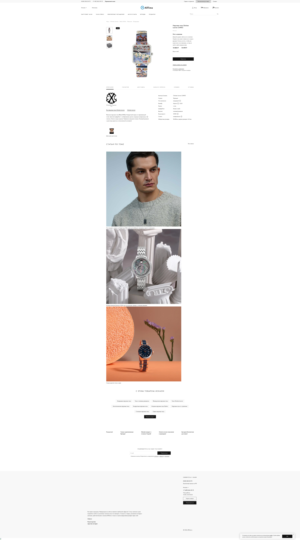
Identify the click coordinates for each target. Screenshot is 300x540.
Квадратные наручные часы (140, 406)
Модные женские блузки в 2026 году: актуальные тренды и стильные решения (126, 305)
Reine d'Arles (123, 21)
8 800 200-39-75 (85, 1)
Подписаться (164, 453)
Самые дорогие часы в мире (113, 383)
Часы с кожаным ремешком (142, 401)
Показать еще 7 (150, 417)
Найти (218, 14)
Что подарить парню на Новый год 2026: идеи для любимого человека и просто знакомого (130, 228)
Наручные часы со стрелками (179, 406)
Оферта (90, 519)
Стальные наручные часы (142, 411)
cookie (270, 535)
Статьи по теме (115, 144)
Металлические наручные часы (121, 406)
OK (287, 536)
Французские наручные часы (160, 401)
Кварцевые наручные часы (124, 401)
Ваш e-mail (176, 51)
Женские (129, 21)
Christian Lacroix (114, 21)
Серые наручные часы (158, 411)
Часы (107, 21)
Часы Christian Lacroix (177, 401)
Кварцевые (136, 21)
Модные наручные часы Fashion (159, 406)
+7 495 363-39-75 (98, 1)
